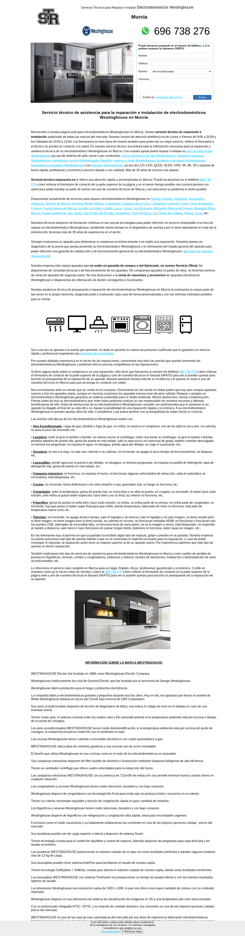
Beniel (89, 203)
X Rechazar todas (132, 931)
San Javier (75, 213)
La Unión (95, 208)
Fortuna (36, 208)
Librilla (107, 208)
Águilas (167, 198)
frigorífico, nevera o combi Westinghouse (127, 160)
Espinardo (206, 203)
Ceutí (184, 203)
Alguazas (37, 203)
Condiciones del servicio (168, 97)
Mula (211, 208)
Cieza (193, 203)
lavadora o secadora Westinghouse (181, 160)
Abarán (156, 198)
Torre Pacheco (141, 213)
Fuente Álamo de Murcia (59, 208)
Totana (188, 213)
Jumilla (83, 208)
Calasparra (112, 203)
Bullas (99, 203)
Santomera (122, 213)
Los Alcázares (142, 208)
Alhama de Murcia (57, 203)
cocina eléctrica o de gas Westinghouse (148, 155)
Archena (77, 203)
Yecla (198, 213)
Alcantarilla (196, 198)
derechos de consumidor (97, 353)
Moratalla (200, 208)
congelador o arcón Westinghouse (75, 160)
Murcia (35, 213)
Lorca (118, 208)
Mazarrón (160, 208)
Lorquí (127, 208)
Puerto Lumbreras (54, 213)
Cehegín (173, 203)
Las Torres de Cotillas (167, 213)
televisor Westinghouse (107, 165)
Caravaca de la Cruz (136, 203)
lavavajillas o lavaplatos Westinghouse (57, 165)
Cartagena (158, 203)
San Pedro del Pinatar (99, 213)
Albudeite (180, 198)
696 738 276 (182, 31)
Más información (110, 931)
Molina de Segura (180, 208)
